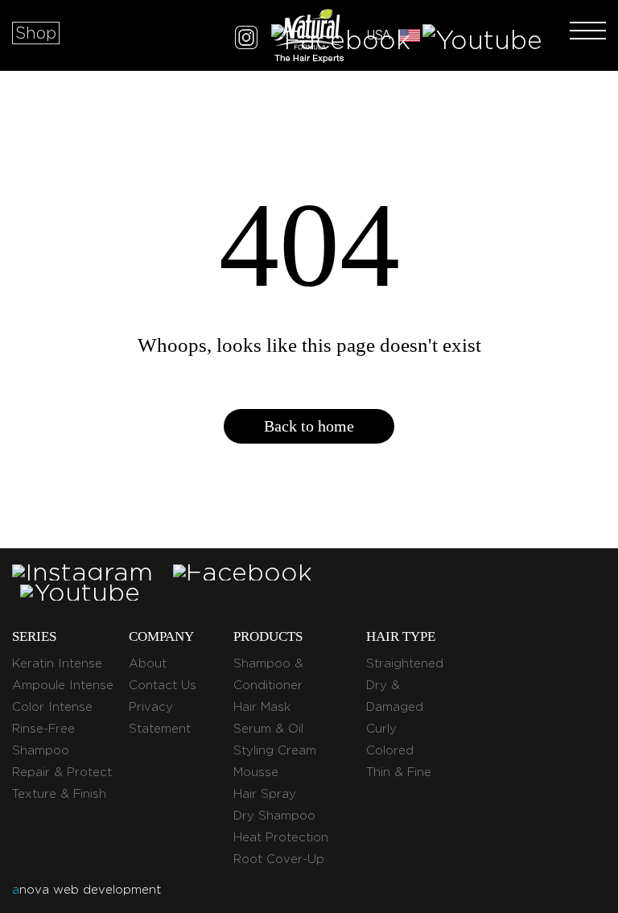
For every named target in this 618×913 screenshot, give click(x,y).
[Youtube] (482, 40)
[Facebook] (340, 40)
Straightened (404, 663)
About (148, 663)
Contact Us (162, 685)
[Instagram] (246, 40)
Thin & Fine (398, 772)
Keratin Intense (57, 663)
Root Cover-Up (278, 859)
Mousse (255, 772)
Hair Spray (264, 794)
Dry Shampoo (274, 815)
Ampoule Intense (62, 685)
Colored (390, 750)
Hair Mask (261, 707)
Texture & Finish (59, 794)
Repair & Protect (62, 772)
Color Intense (52, 707)
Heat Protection (280, 837)
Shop (35, 33)
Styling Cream (274, 750)
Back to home (309, 426)
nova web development (86, 889)
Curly (381, 728)
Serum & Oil (268, 728)
